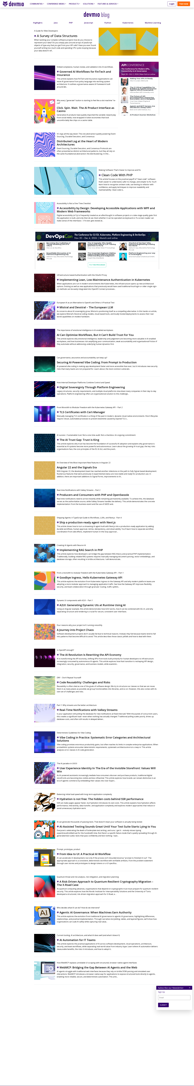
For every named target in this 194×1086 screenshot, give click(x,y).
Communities (36, 4)
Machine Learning (153, 23)
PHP (71, 23)
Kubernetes (128, 23)
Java (55, 23)
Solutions (88, 4)
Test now (183, 4)
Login (171, 4)
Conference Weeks (56, 4)
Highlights (37, 23)
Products (74, 4)
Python (108, 23)
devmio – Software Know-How (15, 3)
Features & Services (107, 4)
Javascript (88, 23)
